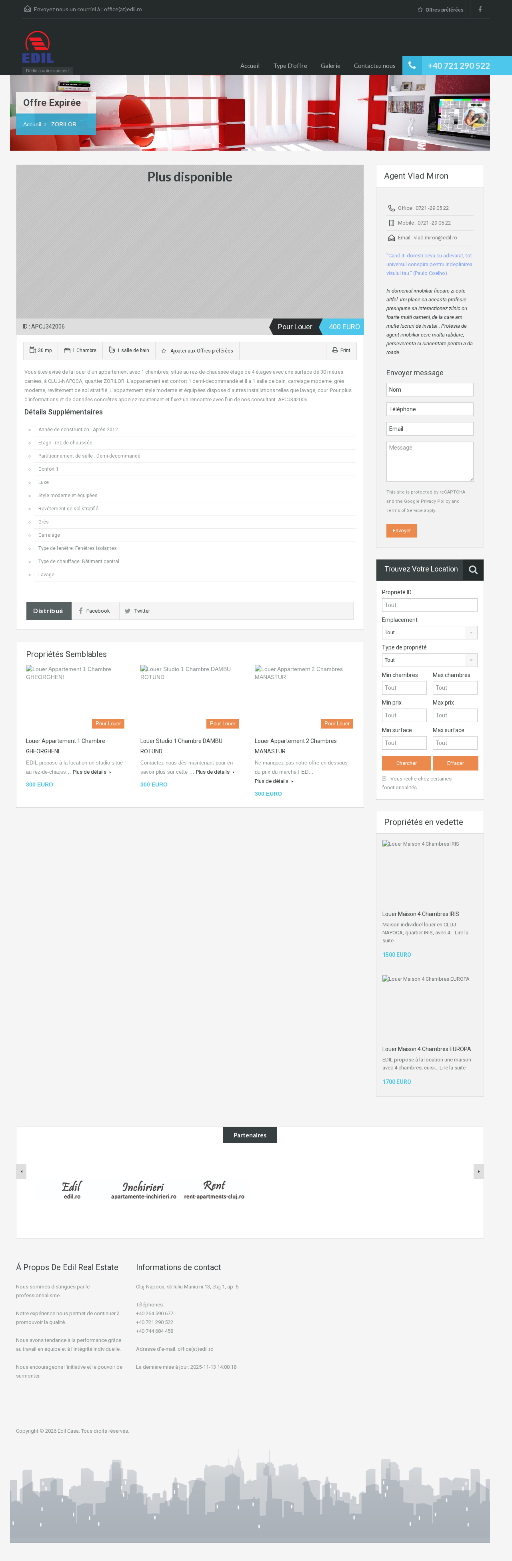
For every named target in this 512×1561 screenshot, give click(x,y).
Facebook (98, 611)
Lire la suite (453, 1068)
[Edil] (72, 1189)
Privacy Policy (435, 501)
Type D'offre (290, 65)
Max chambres (451, 675)
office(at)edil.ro (123, 9)
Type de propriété (404, 647)
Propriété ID (397, 592)
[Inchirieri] (143, 1189)
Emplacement (400, 620)
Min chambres (400, 675)
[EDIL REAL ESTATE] (38, 51)
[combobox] (430, 632)
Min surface (397, 730)
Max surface (448, 730)
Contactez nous (375, 65)
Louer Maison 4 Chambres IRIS (420, 914)
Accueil (250, 65)
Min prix (392, 702)
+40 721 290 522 (459, 65)
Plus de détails (90, 772)
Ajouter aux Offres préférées (200, 351)
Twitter (142, 611)
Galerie (330, 65)
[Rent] (214, 1189)
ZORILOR (63, 124)
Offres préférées (445, 10)
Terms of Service (404, 510)
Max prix (443, 702)
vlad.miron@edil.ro (435, 238)
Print (345, 350)
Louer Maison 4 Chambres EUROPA (426, 1049)
